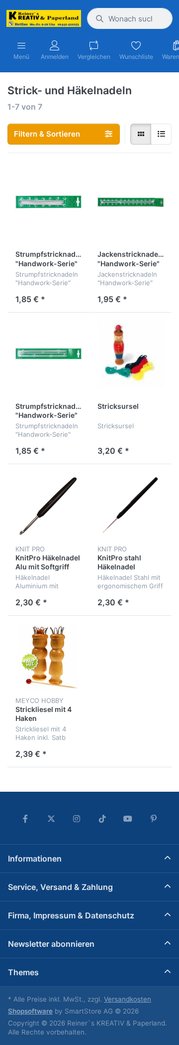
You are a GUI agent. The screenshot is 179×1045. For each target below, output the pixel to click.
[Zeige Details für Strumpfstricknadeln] (48, 202)
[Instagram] (77, 819)
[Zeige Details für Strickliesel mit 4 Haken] (48, 657)
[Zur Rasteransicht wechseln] (140, 134)
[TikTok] (102, 819)
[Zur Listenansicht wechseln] (161, 134)
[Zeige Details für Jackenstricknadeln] (130, 202)
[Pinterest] (154, 819)
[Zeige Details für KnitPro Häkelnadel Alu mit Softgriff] (48, 505)
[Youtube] (128, 819)
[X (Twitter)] (51, 819)
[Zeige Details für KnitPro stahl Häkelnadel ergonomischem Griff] (130, 505)
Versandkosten (127, 999)
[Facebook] (25, 819)
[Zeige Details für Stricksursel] (130, 354)
